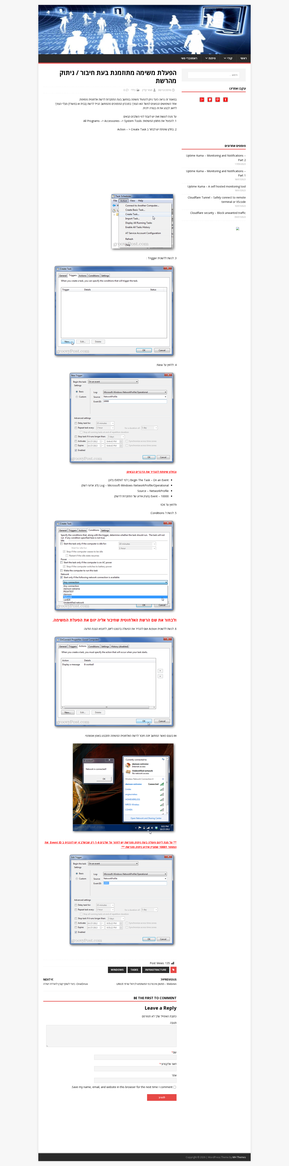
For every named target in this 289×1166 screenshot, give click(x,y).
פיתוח (212, 58)
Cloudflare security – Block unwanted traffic (218, 213)
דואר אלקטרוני (169, 1064)
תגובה (173, 1023)
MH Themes (239, 1157)
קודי (229, 58)
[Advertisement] (110, 163)
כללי (133, 90)
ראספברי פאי (189, 58)
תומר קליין (147, 90)
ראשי (243, 58)
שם (175, 1052)
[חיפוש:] (214, 75)
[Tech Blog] (144, 52)
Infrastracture (155, 969)
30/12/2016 (164, 90)
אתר (174, 1075)
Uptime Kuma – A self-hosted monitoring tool (217, 186)
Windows (117, 969)
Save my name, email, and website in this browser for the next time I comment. (122, 1087)
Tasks (134, 969)
